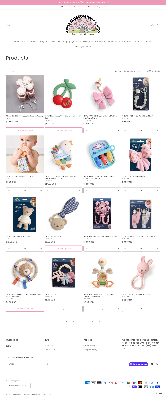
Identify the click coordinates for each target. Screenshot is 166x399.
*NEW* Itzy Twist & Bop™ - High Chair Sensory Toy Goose (99, 295)
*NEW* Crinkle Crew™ (54, 236)
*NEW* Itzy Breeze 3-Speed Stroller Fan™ (100, 236)
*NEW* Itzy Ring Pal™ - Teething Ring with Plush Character (23, 295)
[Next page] (99, 321)
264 (93, 321)
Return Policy (89, 345)
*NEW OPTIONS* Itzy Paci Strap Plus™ (137, 116)
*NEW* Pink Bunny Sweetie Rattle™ (136, 294)
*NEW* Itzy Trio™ (52, 294)
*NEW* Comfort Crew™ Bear (18, 236)
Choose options (25, 130)
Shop (8, 345)
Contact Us (50, 350)
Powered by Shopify (43, 394)
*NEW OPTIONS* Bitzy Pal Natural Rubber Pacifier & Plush (100, 117)
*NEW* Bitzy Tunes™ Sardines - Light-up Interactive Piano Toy (100, 177)
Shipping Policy (90, 350)
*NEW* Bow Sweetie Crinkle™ (134, 176)
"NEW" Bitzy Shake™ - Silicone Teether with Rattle (63, 117)
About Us (49, 345)
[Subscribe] (47, 364)
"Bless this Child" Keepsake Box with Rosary (24, 116)
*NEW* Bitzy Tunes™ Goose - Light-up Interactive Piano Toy (61, 177)
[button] (8, 24)
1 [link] (66, 321)
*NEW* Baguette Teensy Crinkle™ (20, 176)
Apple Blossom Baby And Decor (24, 394)
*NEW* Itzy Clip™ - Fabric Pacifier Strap (138, 236)
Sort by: (118, 71)
